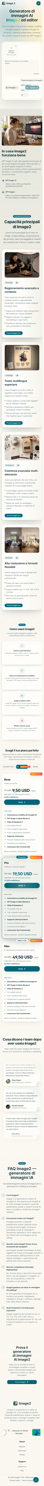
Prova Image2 (19, 1390)
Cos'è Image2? (12, 1200)
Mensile (34, 769)
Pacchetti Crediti (8, 769)
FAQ (21, 1478)
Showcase (21, 1459)
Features (21, 1455)
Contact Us (21, 1474)
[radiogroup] (21, 769)
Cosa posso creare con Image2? (20, 1223)
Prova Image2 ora (13, 336)
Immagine (12, 91)
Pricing (21, 1463)
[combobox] (29, 88)
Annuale (21, 769)
